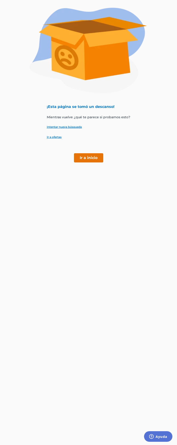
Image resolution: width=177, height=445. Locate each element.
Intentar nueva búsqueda (64, 127)
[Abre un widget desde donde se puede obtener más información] (158, 437)
